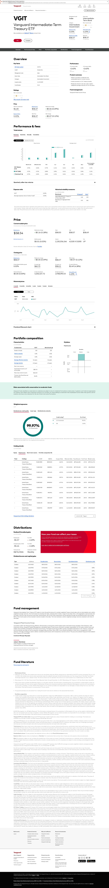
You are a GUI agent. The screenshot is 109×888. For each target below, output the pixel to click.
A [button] (89, 32)
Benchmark (18, 174)
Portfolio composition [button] (51, 49)
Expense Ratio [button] (17, 113)
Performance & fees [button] (29, 49)
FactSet (39, 246)
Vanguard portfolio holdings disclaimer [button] (24, 516)
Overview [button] (18, 49)
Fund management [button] (77, 49)
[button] (18, 239)
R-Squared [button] (79, 194)
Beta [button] (86, 194)
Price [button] (40, 49)
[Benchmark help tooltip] (22, 174)
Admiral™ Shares (28, 33)
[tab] (16, 134)
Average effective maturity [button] (21, 360)
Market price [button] (35, 106)
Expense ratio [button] (72, 29)
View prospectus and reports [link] (21, 665)
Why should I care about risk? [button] (21, 99)
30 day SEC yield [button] (86, 29)
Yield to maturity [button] (18, 353)
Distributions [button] (64, 49)
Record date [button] (57, 561)
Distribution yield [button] (90, 561)
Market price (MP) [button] (73, 35)
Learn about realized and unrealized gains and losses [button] (55, 545)
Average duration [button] (18, 363)
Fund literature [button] (89, 49)
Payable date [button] (44, 561)
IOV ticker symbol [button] (19, 67)
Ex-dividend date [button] (73, 561)
